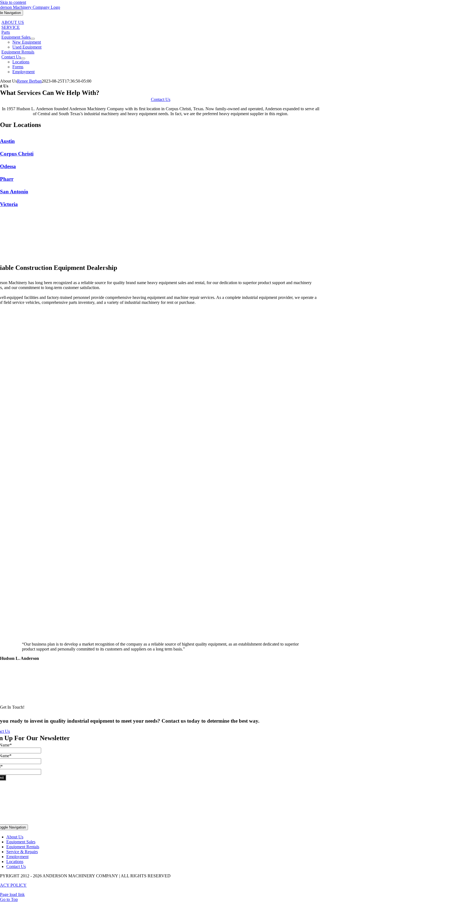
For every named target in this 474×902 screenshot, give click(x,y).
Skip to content (13, 2)
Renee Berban (29, 81)
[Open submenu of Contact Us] (23, 58)
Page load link (12, 894)
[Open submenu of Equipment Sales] (32, 38)
